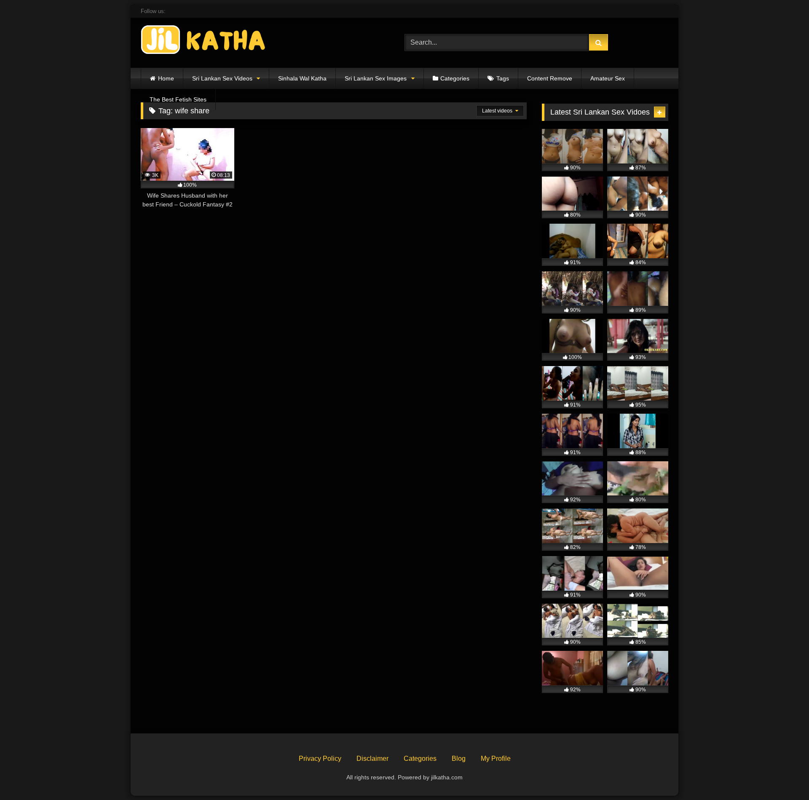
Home (166, 78)
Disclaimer (372, 758)
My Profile (496, 758)
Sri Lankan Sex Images (376, 78)
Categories (454, 78)
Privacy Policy (320, 758)
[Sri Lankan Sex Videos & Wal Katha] (204, 41)
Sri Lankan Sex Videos (222, 78)
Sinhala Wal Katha (302, 78)
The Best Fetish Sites (178, 99)
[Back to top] (783, 775)
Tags (502, 78)
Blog (459, 758)
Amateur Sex (607, 78)
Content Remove (549, 78)
